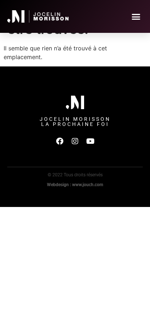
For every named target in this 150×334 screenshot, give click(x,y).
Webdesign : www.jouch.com (75, 184)
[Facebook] (59, 141)
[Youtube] (90, 141)
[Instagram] (75, 141)
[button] (136, 16)
